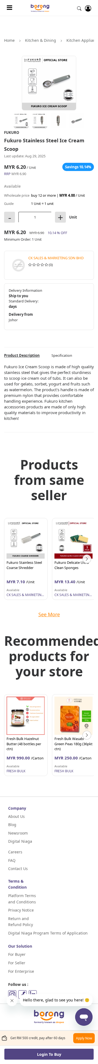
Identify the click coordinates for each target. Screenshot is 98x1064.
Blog (12, 824)
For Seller (16, 962)
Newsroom (18, 833)
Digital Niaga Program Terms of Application (48, 933)
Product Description (22, 355)
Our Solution (20, 946)
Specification (61, 355)
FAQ (12, 860)
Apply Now (84, 1038)
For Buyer (17, 954)
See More (49, 614)
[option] (26, 559)
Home (9, 40)
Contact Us (18, 868)
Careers (15, 851)
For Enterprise (21, 971)
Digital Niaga (20, 841)
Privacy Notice (21, 910)
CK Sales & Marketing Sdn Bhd (56, 257)
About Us (16, 816)
